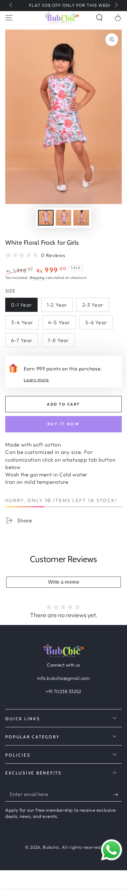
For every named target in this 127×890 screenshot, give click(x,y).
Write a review (63, 582)
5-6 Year (96, 322)
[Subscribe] (117, 794)
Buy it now (63, 424)
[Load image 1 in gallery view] (46, 218)
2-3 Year (93, 305)
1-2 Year (57, 305)
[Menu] (9, 18)
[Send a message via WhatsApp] (111, 850)
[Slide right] (116, 5)
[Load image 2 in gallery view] (64, 218)
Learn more (36, 379)
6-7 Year (22, 340)
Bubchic (51, 847)
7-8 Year (58, 340)
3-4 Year (22, 322)
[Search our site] (99, 18)
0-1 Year (21, 305)
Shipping (37, 277)
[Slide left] (11, 5)
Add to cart (63, 404)
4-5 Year (59, 322)
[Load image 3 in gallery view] (81, 218)
